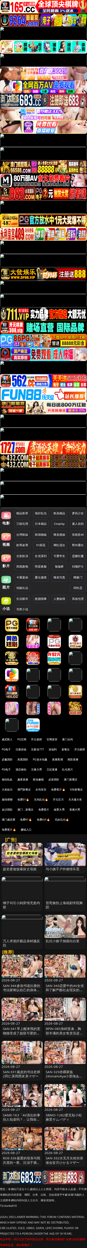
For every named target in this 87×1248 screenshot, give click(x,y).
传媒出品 (22, 588)
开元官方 (58, 799)
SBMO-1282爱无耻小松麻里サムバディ (64, 1117)
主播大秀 (36, 769)
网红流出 (59, 545)
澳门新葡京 (70, 779)
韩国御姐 (41, 535)
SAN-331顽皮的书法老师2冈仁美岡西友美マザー (21, 1074)
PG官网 (22, 739)
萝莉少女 (78, 513)
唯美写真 (59, 577)
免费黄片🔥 (9, 829)
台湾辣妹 (22, 535)
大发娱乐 (7, 789)
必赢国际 (7, 759)
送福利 (53, 749)
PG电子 (6, 749)
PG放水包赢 (40, 759)
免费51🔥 (23, 799)
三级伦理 (22, 524)
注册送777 (37, 749)
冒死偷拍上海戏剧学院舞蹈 (64, 905)
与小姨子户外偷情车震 (63, 869)
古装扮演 (22, 556)
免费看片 (43, 809)
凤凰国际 (22, 759)
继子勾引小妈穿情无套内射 (21, 905)
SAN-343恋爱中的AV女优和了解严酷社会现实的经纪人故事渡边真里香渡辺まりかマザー (65, 992)
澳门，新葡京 (25, 809)
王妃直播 (52, 769)
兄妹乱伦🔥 (62, 819)
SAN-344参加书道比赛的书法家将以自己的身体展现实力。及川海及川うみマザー (21, 992)
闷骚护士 (78, 566)
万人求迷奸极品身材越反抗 (21, 943)
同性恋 (77, 588)
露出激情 (41, 577)
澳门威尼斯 (8, 819)
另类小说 (22, 609)
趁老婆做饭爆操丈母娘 (20, 869)
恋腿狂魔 (78, 556)
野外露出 (78, 545)
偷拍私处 (7, 779)
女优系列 (41, 556)
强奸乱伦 (41, 513)
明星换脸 (41, 566)
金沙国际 (7, 809)
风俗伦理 (78, 599)
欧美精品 (59, 513)
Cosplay (59, 524)
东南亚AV (78, 535)
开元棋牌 (36, 739)
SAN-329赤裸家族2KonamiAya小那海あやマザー (64, 1076)
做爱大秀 (59, 809)
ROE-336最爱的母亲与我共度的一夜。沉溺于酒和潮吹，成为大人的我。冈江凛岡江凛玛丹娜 (21, 1164)
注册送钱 (21, 749)
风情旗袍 (22, 566)
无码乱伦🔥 (41, 799)
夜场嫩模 (38, 779)
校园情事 (41, 599)
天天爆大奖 (75, 799)
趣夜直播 (22, 779)
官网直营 (52, 739)
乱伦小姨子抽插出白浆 (63, 941)
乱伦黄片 (67, 769)
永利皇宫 (40, 789)
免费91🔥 (26, 819)
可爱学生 (59, 556)
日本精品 (41, 524)
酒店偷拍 (21, 769)
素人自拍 (78, 524)
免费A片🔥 (43, 819)
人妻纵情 (59, 599)
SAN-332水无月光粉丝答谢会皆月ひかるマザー (64, 1160)
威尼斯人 (7, 739)
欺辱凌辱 (22, 545)
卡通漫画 (22, 577)
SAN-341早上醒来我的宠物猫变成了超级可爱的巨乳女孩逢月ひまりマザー (21, 1032)
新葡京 (66, 749)
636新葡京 (76, 789)
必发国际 (53, 779)
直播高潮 (57, 759)
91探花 (40, 545)
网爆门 (77, 577)
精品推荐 (22, 513)
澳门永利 (67, 739)
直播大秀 (74, 809)
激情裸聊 (7, 799)
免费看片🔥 (58, 789)
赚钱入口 (26, 829)
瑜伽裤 (59, 566)
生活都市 (22, 599)
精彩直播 (73, 759)
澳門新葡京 (24, 789)
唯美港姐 (59, 535)
